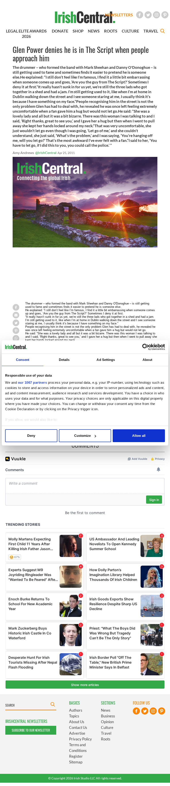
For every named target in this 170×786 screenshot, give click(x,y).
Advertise (77, 733)
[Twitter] (148, 14)
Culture (107, 727)
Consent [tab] (22, 360)
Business (108, 716)
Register (76, 756)
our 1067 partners (32, 382)
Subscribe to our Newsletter (31, 730)
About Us (76, 721)
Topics (74, 716)
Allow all (138, 435)
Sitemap (75, 762)
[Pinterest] (164, 14)
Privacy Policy (80, 739)
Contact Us (78, 727)
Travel (106, 733)
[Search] (162, 31)
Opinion (107, 721)
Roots (105, 739)
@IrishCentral (45, 152)
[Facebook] (139, 14)
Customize (82, 435)
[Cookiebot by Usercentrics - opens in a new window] (145, 347)
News (105, 710)
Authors (75, 710)
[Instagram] (156, 14)
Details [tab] (64, 360)
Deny (31, 435)
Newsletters (119, 14)
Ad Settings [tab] (106, 360)
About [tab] (147, 360)
